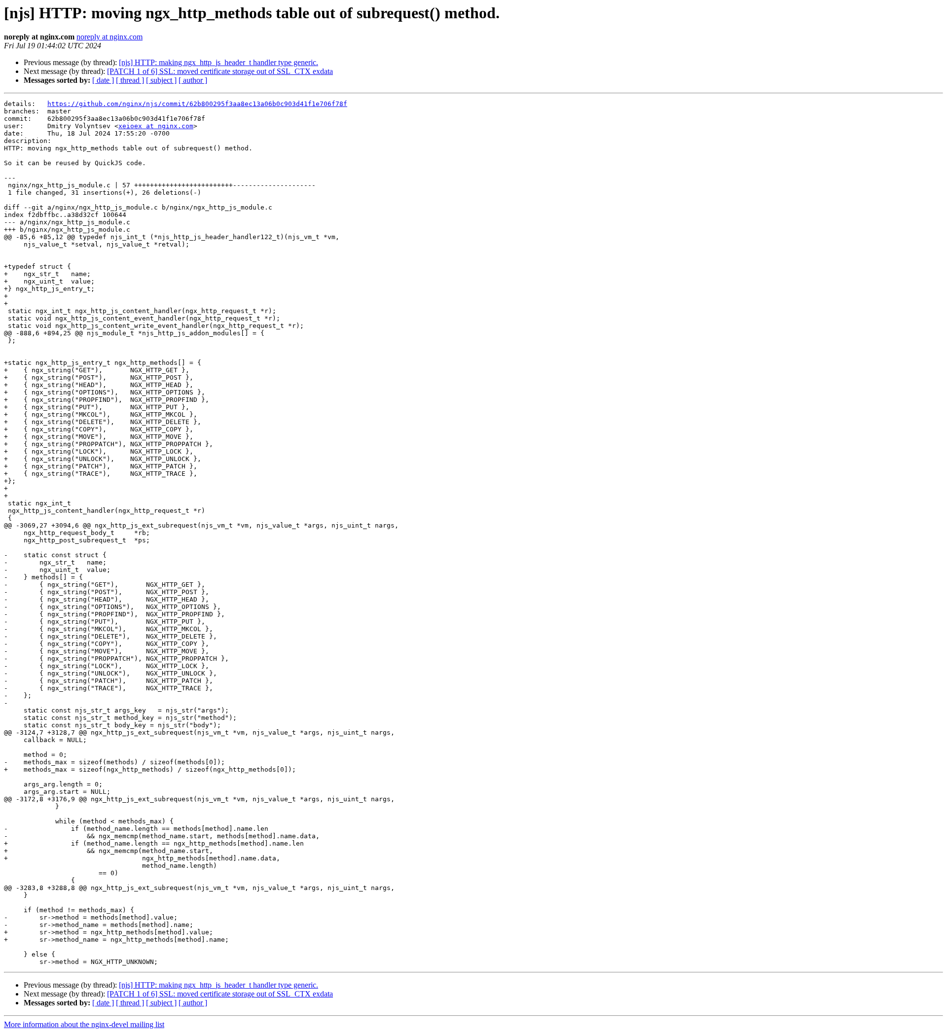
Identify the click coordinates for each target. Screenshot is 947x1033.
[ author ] (193, 80)
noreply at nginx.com (109, 37)
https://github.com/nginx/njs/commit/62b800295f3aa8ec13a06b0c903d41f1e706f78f (197, 103)
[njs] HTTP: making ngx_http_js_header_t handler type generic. (218, 62)
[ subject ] (161, 80)
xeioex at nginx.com (155, 126)
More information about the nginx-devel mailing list (84, 1024)
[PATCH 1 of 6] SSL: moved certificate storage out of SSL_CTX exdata (220, 71)
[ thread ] (130, 80)
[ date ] (103, 80)
